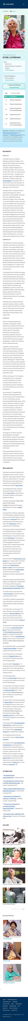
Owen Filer (12, 764)
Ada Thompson (8, 594)
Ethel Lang (13, 524)
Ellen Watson (19, 485)
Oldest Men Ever (7, 1001)
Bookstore (5, 1006)
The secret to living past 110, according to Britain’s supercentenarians (11, 806)
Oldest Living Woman (16, 104)
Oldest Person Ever (15, 114)
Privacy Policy (6, 1010)
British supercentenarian (10, 133)
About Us (5, 1008)
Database (15, 1001)
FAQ (19, 1006)
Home (4, 999)
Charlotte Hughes (9, 690)
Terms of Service (13, 1008)
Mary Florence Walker (10, 648)
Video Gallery (18, 1004)
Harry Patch (10, 493)
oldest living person (16, 135)
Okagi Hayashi (8, 702)
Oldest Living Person (15, 100)
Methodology (12, 1006)
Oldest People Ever (12, 999)
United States (20, 569)
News (12, 1004)
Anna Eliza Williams (14, 613)
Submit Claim (6, 1004)
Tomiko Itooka (12, 678)
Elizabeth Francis (14, 656)
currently (5, 135)
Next (23, 909)
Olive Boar (14, 519)
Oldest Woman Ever (15, 119)
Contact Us (14, 1010)
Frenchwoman (17, 559)
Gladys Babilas (7, 181)
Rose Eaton (11, 538)
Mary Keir (16, 664)
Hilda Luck (16, 762)
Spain (10, 567)
